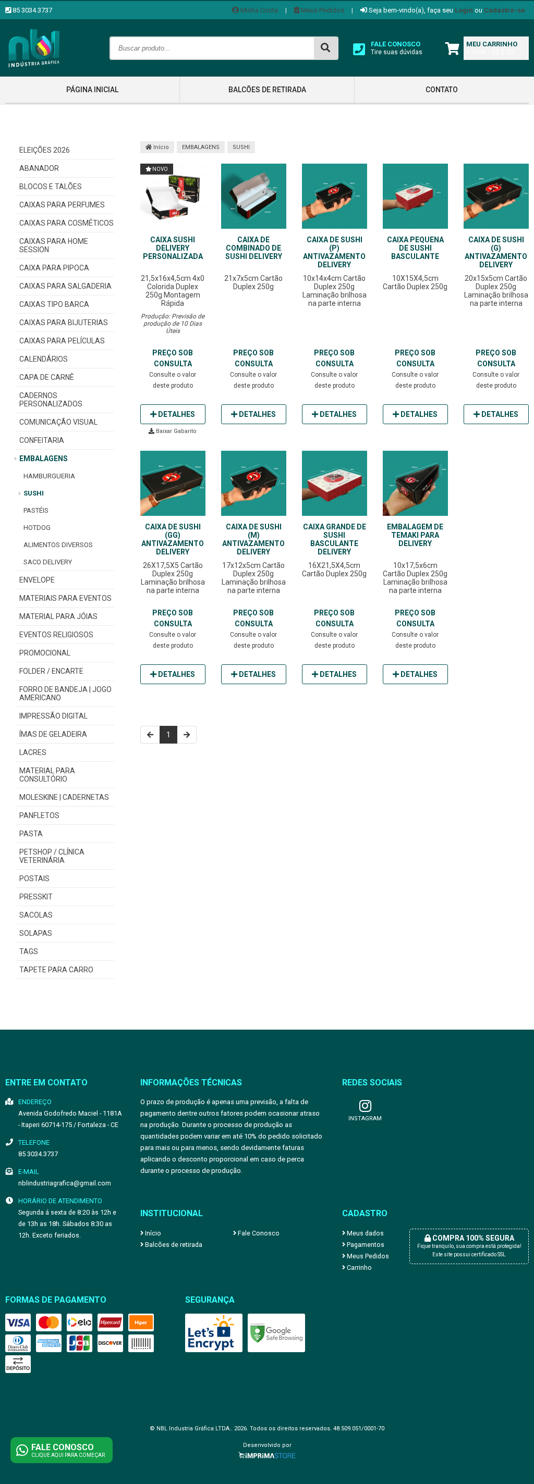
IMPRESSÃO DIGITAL (53, 716)
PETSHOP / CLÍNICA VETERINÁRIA (51, 856)
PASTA (31, 834)
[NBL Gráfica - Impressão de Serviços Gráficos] (34, 74)
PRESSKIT (36, 897)
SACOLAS (36, 915)
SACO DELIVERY (47, 562)
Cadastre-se (504, 10)
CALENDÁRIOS (43, 359)
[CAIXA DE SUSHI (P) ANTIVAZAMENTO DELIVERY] (334, 197)
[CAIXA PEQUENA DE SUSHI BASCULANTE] (415, 197)
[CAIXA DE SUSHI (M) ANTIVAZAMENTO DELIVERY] (253, 484)
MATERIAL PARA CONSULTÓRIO (47, 774)
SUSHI (33, 493)
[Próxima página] (187, 735)
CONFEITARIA (41, 440)
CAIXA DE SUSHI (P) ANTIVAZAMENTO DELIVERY (334, 252)
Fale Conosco (258, 1233)
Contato (442, 89)
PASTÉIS (35, 510)
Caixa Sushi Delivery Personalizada (173, 248)
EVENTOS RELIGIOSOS (56, 634)
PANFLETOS (39, 815)
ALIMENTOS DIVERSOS (58, 545)
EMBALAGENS (43, 458)
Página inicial (92, 89)
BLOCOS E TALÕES (50, 186)
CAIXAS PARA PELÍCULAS (62, 341)
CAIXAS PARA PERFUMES (62, 205)
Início (160, 147)
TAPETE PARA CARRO (56, 970)
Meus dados (364, 1233)
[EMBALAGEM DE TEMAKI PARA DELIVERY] (415, 484)
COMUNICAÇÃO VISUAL (58, 422)
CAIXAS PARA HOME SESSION (53, 245)
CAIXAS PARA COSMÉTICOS (66, 223)
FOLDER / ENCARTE (51, 671)
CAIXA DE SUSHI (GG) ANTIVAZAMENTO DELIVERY (172, 539)
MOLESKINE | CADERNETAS (64, 797)
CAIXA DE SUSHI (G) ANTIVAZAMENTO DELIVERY (496, 252)
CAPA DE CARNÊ (46, 377)
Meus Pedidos (321, 10)
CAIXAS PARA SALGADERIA (65, 286)
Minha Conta (258, 10)
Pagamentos (364, 1244)
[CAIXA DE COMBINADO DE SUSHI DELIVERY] (253, 197)
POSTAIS (34, 878)
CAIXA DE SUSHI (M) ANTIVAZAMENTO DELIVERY (253, 539)
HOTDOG (37, 527)
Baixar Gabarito (175, 431)
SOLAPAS (35, 933)
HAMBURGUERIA (49, 476)
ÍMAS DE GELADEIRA (53, 734)
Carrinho (358, 1267)
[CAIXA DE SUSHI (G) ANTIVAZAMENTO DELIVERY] (496, 197)
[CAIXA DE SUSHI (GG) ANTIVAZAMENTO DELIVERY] (172, 484)
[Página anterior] (150, 735)
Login (464, 10)
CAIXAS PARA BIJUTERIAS (63, 322)
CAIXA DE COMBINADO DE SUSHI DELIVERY (253, 248)
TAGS (28, 951)
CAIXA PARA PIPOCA (54, 268)
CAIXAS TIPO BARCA (54, 304)
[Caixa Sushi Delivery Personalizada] (172, 197)
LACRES (32, 752)
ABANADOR (39, 168)
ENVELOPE (37, 580)
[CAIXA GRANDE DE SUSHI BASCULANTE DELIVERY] (334, 484)
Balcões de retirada (267, 89)
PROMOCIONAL (44, 653)
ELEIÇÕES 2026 (44, 150)
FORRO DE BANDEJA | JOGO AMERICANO (65, 693)
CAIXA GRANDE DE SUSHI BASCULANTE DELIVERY (334, 539)
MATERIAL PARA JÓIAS (58, 616)
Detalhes (175, 414)
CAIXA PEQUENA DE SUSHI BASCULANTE (415, 248)
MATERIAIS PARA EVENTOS (65, 598)
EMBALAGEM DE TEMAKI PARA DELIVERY (415, 535)
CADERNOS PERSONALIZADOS (50, 399)
